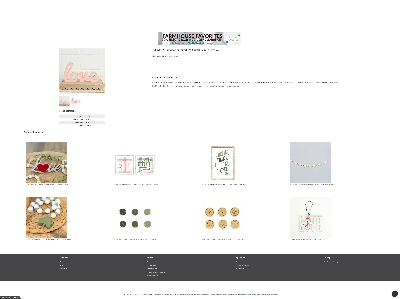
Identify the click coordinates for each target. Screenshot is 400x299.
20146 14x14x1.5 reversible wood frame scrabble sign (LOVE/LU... (136, 184)
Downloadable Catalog (331, 262)
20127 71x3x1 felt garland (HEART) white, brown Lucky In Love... (312, 184)
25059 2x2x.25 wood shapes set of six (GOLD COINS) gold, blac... (224, 239)
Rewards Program (152, 275)
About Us (62, 262)
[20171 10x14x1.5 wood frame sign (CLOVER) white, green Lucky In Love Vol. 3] (222, 183)
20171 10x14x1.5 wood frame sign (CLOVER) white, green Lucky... (224, 184)
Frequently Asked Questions (156, 272)
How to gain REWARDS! (10, 297)
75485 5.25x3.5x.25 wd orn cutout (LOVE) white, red (307, 239)
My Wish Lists (240, 269)
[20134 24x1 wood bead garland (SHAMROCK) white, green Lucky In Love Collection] (46, 238)
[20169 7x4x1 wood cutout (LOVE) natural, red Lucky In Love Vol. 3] (46, 183)
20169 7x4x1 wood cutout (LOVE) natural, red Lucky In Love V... (47, 184)
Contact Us (62, 265)
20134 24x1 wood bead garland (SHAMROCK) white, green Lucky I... (49, 239)
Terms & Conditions (153, 262)
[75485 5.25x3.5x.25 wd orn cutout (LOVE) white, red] (310, 238)
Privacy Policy (151, 265)
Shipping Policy (152, 269)
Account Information (242, 265)
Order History (240, 262)
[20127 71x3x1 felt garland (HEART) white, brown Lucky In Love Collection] (310, 183)
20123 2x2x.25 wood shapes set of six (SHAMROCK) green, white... (136, 239)
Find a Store (63, 269)
